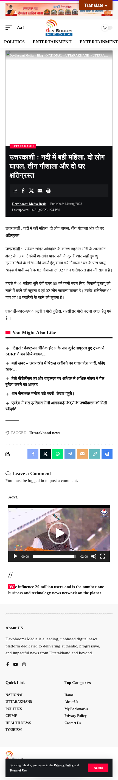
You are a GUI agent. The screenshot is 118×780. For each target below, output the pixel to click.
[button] (98, 768)
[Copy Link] (94, 454)
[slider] (54, 556)
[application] (59, 533)
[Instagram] (24, 665)
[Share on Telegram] (69, 454)
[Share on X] (31, 190)
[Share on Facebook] (23, 190)
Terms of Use (18, 770)
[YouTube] (15, 665)
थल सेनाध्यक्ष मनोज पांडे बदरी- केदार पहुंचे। (43, 393)
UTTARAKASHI (23, 146)
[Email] (40, 190)
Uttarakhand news (44, 433)
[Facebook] (7, 665)
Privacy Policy (64, 765)
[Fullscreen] (102, 556)
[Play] (15, 556)
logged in (36, 480)
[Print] (48, 190)
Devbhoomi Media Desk (29, 204)
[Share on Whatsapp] (57, 454)
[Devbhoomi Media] (59, 27)
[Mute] (94, 556)
